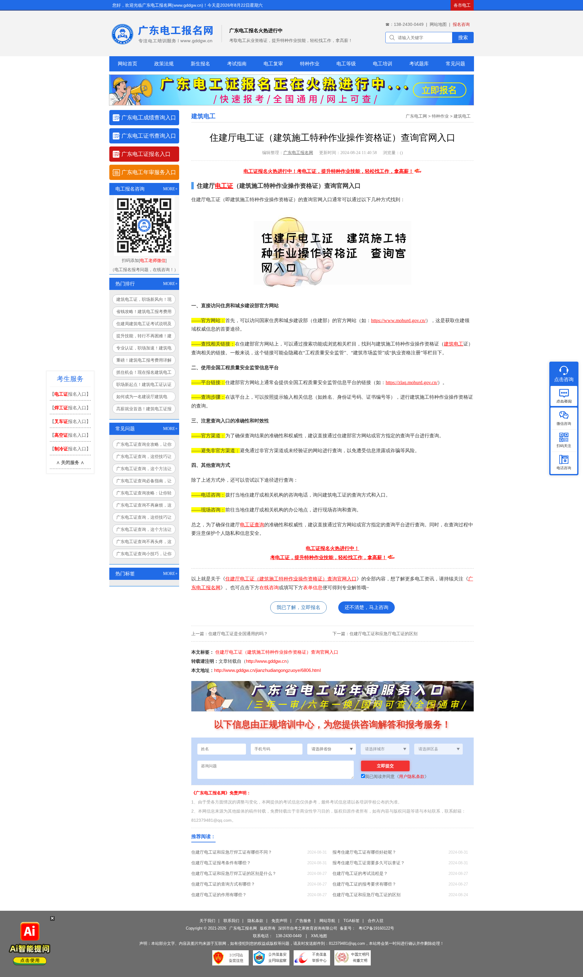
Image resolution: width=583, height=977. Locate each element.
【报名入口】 (70, 394)
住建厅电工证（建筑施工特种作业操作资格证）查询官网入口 (290, 578)
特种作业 (309, 63)
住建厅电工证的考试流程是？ (360, 873)
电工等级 (346, 63)
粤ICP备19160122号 (376, 928)
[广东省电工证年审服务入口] (373, 709)
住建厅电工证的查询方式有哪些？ (223, 884)
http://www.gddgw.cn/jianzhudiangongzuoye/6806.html (267, 670)
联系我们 (231, 920)
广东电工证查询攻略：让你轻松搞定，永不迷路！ (144, 494)
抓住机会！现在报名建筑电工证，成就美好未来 (144, 373)
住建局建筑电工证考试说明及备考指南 (144, 325)
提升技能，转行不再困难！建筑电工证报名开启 (144, 337)
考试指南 (237, 63)
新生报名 (200, 63)
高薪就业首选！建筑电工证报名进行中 (144, 410)
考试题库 (419, 63)
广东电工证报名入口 (146, 154)
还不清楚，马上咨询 (366, 607)
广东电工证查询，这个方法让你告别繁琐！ (144, 530)
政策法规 (164, 63)
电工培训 (382, 63)
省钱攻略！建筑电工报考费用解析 (144, 312)
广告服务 (303, 920)
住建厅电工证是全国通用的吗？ (238, 633)
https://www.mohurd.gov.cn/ (398, 320)
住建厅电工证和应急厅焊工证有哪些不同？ (231, 852)
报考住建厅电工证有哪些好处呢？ (364, 852)
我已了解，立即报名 (298, 607)
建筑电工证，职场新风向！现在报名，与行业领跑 (144, 300)
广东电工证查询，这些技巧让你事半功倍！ (144, 518)
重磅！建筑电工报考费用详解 (144, 360)
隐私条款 (255, 920)
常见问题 (455, 63)
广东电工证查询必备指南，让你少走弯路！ (144, 482)
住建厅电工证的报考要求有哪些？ (364, 884)
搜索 (463, 37)
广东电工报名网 (298, 152)
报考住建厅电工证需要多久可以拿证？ (368, 862)
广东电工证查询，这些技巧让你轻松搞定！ (144, 457)
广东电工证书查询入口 (148, 136)
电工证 (224, 185)
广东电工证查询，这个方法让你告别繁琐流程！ (144, 469)
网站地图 (438, 24)
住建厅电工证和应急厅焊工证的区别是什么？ (233, 873)
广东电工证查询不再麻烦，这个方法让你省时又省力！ (144, 506)
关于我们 (207, 920)
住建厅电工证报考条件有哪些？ (221, 862)
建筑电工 (462, 116)
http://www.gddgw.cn (266, 661)
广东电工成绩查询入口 (148, 118)
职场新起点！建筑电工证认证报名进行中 (144, 385)
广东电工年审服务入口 (148, 172)
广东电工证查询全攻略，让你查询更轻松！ (144, 445)
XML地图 (319, 936)
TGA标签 (351, 920)
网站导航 (327, 920)
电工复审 (273, 63)
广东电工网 (416, 116)
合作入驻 (376, 920)
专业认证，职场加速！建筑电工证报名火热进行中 (144, 349)
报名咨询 (461, 24)
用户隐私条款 (411, 776)
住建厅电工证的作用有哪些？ (219, 894)
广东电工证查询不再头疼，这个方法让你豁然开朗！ (144, 542)
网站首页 (127, 63)
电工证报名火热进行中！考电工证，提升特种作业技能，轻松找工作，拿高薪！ (329, 171)
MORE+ (170, 189)
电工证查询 (252, 524)
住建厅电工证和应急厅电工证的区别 (383, 633)
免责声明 (279, 920)
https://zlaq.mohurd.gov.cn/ (412, 382)
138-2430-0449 (289, 936)
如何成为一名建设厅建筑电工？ (141, 397)
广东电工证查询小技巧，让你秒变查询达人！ (144, 555)
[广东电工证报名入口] (291, 103)
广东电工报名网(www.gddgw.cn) (172, 5)
